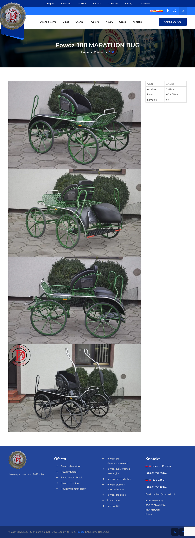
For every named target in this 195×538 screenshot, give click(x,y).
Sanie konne (113, 500)
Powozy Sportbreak (72, 477)
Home (85, 52)
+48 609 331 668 (154, 473)
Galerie (95, 22)
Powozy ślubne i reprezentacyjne (116, 487)
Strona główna (48, 22)
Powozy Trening (70, 483)
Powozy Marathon (71, 466)
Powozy (99, 52)
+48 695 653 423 (154, 487)
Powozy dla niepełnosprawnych (117, 461)
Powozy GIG (113, 506)
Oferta (79, 22)
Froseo (81, 532)
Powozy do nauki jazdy (73, 488)
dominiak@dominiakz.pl (163, 494)
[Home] (29, 465)
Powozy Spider (69, 472)
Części (122, 22)
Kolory (109, 22)
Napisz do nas (172, 21)
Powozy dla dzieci (116, 495)
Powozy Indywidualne (119, 479)
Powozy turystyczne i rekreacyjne (118, 471)
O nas (66, 22)
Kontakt (137, 22)
